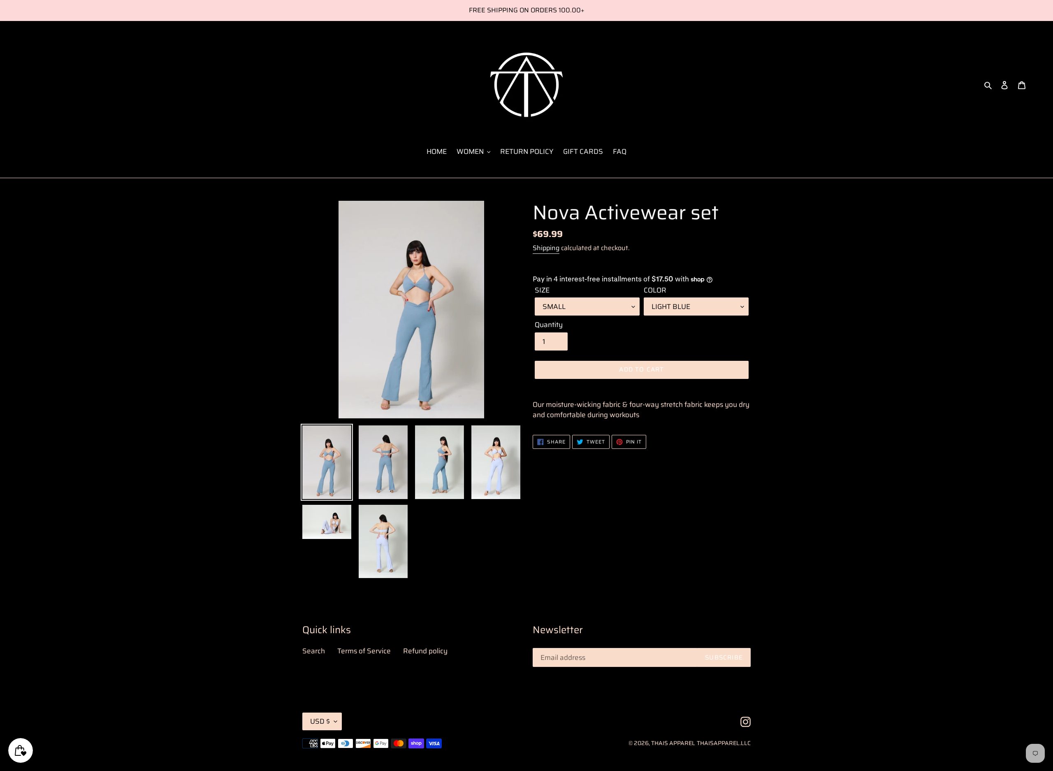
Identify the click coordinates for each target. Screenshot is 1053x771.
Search (313, 651)
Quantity (549, 325)
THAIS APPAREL (673, 743)
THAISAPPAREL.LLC (724, 743)
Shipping (546, 248)
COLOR (655, 290)
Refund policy (425, 651)
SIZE (542, 290)
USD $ (320, 721)
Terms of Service (364, 651)
